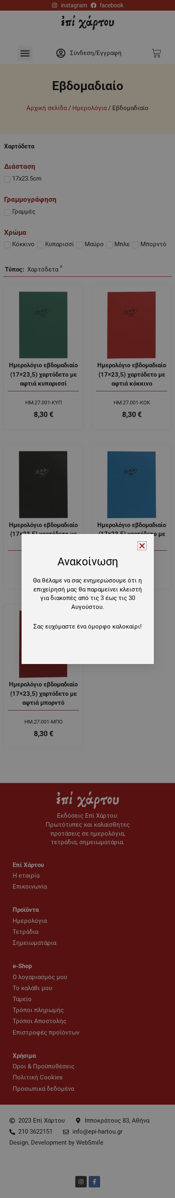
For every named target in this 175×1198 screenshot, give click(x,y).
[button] (142, 545)
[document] (87, 599)
